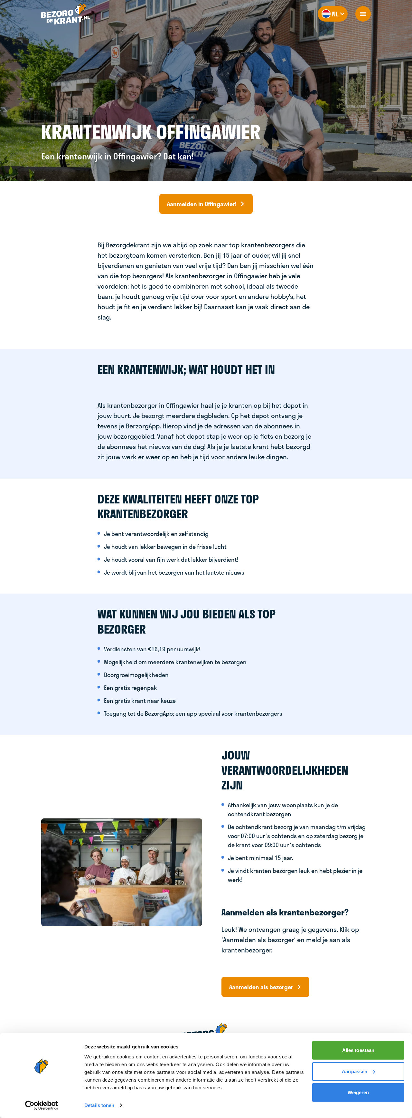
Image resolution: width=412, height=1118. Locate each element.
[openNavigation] (363, 14)
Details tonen (99, 1105)
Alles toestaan (358, 1050)
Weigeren (358, 1092)
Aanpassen (354, 1071)
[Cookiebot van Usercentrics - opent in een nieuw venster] (42, 1105)
